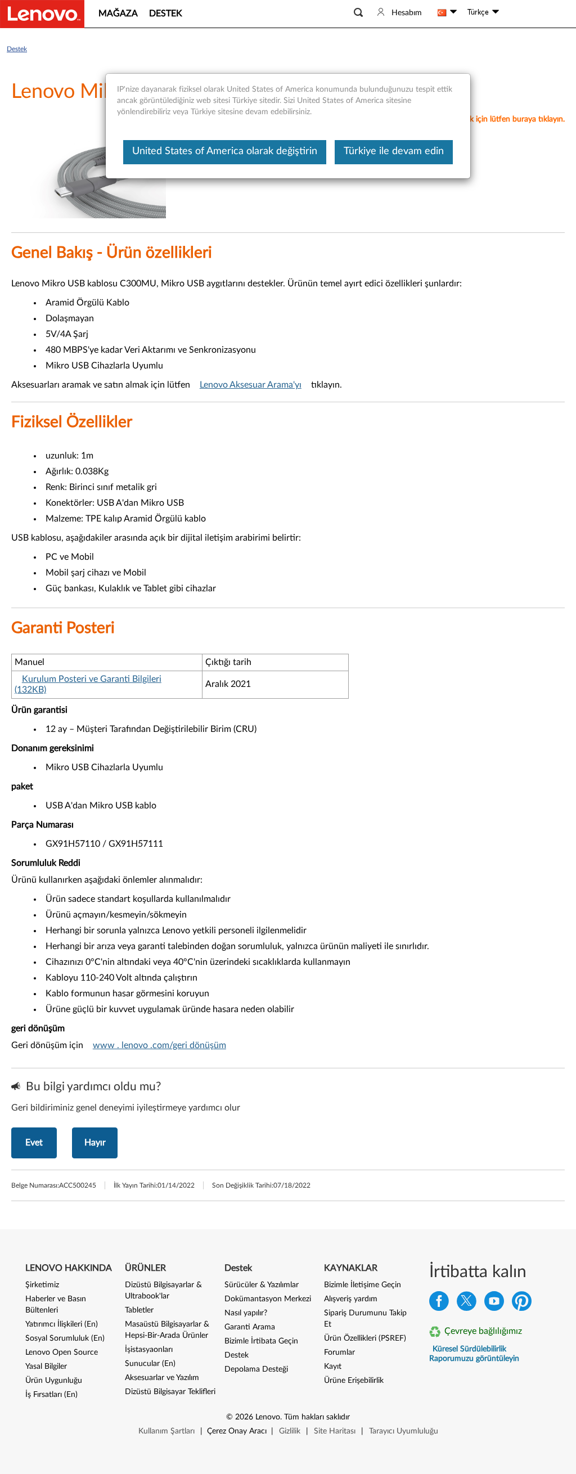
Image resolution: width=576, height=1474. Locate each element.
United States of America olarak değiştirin (224, 151)
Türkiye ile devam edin (394, 151)
